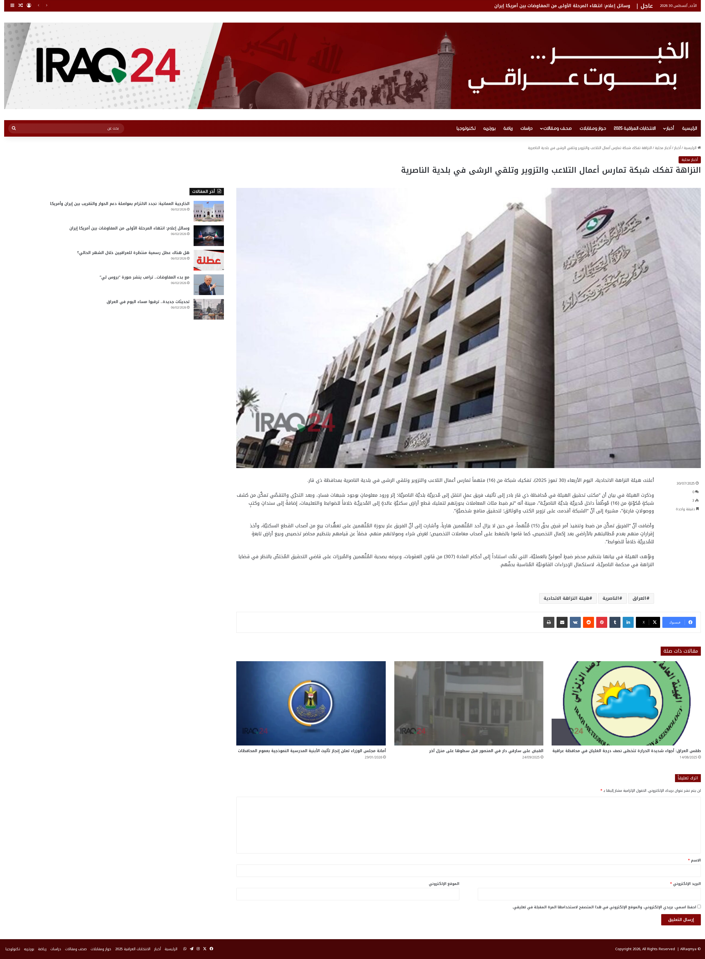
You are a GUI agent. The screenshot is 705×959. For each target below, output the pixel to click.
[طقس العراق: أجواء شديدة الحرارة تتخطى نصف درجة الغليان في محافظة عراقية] (626, 703)
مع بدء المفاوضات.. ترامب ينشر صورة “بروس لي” (144, 277)
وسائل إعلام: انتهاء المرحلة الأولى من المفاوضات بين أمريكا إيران (129, 228)
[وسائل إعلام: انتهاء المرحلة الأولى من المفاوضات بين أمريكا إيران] (209, 235)
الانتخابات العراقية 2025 (635, 128)
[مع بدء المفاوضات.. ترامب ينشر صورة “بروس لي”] (209, 284)
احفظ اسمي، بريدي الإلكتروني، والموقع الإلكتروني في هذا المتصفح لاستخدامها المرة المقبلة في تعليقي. (604, 907)
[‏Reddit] (588, 622)
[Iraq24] (352, 66)
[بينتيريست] (601, 622)
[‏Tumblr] (614, 622)
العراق (639, 598)
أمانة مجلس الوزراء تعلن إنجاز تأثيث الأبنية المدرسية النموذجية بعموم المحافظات (312, 751)
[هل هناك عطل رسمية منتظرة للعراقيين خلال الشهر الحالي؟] (209, 260)
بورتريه (489, 128)
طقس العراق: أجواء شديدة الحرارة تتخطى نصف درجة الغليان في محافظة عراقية (626, 751)
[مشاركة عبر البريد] (562, 622)
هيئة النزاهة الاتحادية (566, 598)
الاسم (694, 860)
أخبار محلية (663, 147)
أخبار (670, 128)
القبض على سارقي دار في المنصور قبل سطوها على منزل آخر (486, 751)
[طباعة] (548, 622)
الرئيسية (689, 128)
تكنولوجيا (466, 128)
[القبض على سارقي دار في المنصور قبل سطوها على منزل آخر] (468, 703)
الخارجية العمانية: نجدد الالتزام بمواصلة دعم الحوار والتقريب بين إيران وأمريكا (119, 203)
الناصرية (611, 598)
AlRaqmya (688, 949)
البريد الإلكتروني (685, 883)
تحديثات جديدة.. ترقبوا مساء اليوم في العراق (148, 302)
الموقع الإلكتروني (444, 883)
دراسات (526, 128)
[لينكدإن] (628, 622)
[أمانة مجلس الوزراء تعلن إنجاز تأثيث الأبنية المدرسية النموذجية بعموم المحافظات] (311, 703)
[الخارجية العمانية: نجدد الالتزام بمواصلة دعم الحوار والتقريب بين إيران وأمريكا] (209, 211)
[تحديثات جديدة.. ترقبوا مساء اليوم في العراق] (209, 309)
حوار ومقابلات (593, 128)
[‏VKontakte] (575, 622)
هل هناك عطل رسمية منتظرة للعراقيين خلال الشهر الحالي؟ (133, 252)
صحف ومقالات (557, 128)
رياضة (508, 128)
